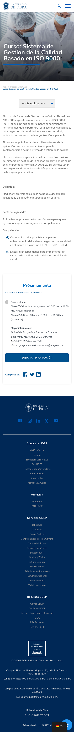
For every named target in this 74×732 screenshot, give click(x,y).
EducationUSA (37, 552)
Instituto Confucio (37, 562)
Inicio (5, 87)
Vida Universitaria (37, 585)
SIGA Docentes (37, 622)
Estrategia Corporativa (37, 459)
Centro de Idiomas (37, 543)
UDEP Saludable (37, 580)
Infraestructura (37, 473)
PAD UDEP (37, 506)
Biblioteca (37, 525)
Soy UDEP (37, 464)
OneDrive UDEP (37, 608)
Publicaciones (37, 566)
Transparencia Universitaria (37, 469)
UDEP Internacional (37, 576)
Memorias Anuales (37, 483)
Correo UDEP (37, 604)
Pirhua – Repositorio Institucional (37, 613)
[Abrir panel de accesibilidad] (66, 724)
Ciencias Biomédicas (37, 548)
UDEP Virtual (37, 627)
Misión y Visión (37, 450)
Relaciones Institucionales (37, 571)
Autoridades (37, 478)
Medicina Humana (18, 87)
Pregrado (37, 501)
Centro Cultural (37, 534)
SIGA (37, 617)
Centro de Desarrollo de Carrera (37, 538)
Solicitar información (37, 357)
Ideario (37, 455)
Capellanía (37, 529)
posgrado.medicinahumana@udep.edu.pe (41, 345)
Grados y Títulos (37, 557)
